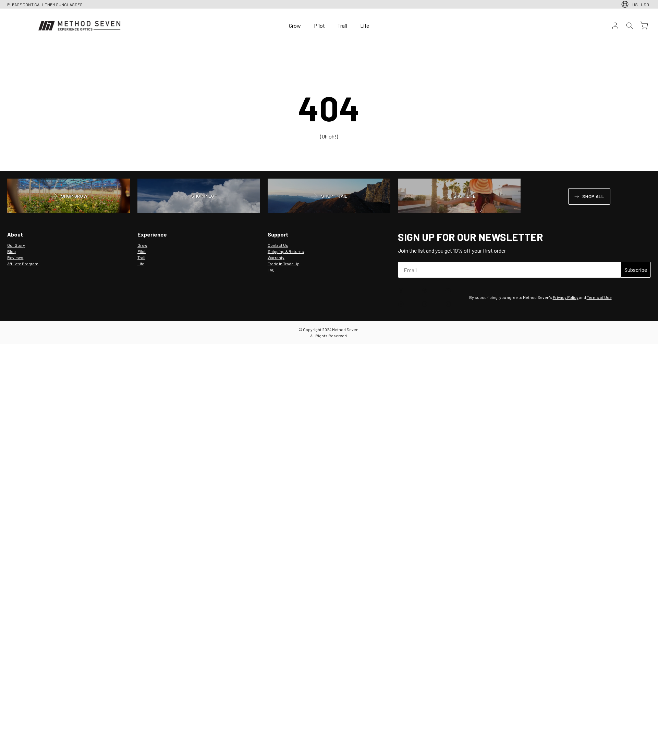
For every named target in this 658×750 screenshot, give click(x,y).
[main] (329, 107)
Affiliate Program (22, 263)
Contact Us (278, 245)
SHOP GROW (68, 197)
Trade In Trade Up (284, 263)
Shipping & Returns (286, 251)
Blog (11, 251)
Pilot (319, 25)
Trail (342, 25)
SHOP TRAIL (329, 197)
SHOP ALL (589, 197)
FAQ (271, 269)
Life (364, 25)
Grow (295, 25)
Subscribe (635, 269)
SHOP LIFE (459, 197)
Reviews (15, 257)
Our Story (16, 245)
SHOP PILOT (199, 197)
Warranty (276, 257)
